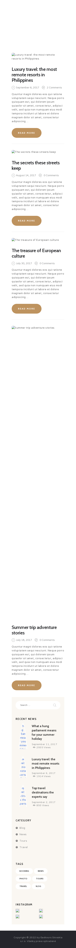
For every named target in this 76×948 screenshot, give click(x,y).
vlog (38, 886)
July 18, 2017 (24, 640)
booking (24, 871)
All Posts (34, 31)
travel (23, 886)
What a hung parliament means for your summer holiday (44, 732)
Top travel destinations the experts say (43, 792)
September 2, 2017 (44, 802)
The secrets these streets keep (36, 165)
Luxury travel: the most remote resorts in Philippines (34, 75)
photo (23, 878)
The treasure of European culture (36, 253)
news (41, 871)
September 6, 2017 (27, 87)
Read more (26, 132)
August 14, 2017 (26, 175)
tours (39, 878)
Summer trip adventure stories (34, 630)
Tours (23, 840)
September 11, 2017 (44, 744)
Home (16, 31)
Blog (22, 828)
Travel (23, 847)
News (23, 834)
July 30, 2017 (24, 263)
